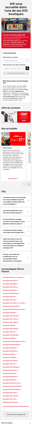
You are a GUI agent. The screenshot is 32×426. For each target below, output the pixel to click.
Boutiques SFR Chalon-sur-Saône (14, 303)
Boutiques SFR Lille (9, 325)
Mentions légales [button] (7, 423)
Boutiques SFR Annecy (10, 287)
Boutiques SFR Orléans (10, 361)
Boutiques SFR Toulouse (10, 396)
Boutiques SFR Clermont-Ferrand (13, 309)
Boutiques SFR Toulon (10, 393)
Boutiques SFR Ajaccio (10, 281)
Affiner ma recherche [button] (11, 61)
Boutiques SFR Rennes (10, 377)
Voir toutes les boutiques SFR (16, 414)
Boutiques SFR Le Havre (10, 319)
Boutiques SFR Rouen (9, 380)
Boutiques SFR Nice (9, 354)
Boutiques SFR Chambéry (11, 306)
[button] (27, 68)
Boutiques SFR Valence (10, 402)
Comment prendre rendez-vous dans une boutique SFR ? (13, 231)
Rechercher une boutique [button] (16, 73)
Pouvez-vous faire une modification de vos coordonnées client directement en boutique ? (12, 257)
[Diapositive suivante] (29, 184)
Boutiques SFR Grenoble (10, 316)
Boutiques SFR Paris (9, 364)
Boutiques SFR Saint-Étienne (12, 386)
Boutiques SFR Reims (9, 373)
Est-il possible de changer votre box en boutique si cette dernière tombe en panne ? (14, 221)
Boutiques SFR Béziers (10, 290)
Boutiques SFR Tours (9, 399)
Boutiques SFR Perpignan (11, 367)
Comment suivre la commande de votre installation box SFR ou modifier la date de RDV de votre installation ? (14, 200)
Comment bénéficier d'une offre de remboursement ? (12, 212)
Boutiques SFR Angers (10, 284)
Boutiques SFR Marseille (10, 335)
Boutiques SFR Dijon (9, 313)
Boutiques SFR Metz (9, 338)
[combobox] (14, 68)
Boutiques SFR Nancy (9, 348)
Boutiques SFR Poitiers (10, 370)
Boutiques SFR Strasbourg (11, 389)
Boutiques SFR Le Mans (10, 322)
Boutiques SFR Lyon (9, 332)
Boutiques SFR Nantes (10, 351)
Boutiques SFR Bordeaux (11, 293)
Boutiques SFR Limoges (10, 329)
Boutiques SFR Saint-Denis (11, 383)
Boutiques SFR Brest (9, 297)
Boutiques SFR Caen (9, 300)
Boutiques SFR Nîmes (9, 357)
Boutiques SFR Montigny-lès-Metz (14, 341)
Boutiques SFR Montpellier (11, 345)
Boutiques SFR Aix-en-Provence (13, 277)
